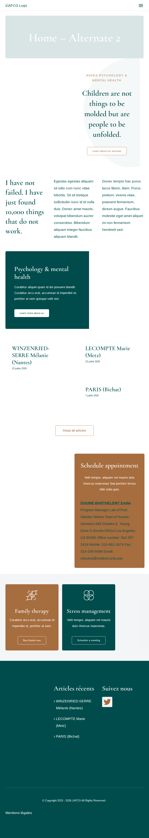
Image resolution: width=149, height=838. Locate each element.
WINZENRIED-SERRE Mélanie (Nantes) (30, 355)
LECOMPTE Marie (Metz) (107, 352)
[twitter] (107, 702)
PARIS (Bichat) (103, 389)
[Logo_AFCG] (19, 686)
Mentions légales (18, 813)
